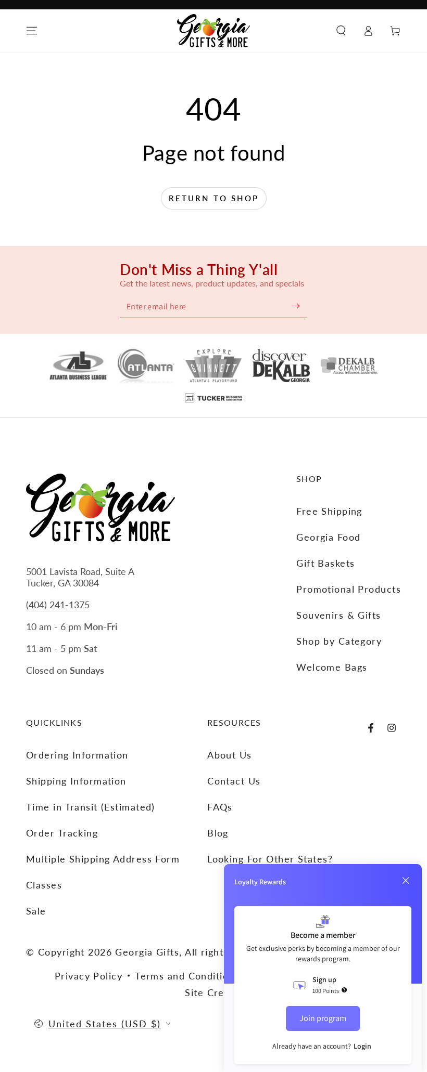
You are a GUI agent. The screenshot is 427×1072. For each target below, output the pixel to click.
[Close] (405, 880)
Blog (218, 833)
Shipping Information (76, 781)
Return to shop (214, 198)
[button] (341, 30)
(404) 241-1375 (58, 604)
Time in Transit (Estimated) (90, 807)
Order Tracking (62, 833)
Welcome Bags (331, 667)
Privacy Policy (88, 976)
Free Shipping (329, 511)
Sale (36, 911)
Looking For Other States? (270, 859)
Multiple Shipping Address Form (103, 859)
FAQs (220, 807)
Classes (44, 885)
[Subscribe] (295, 306)
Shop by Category (339, 641)
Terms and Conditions (187, 976)
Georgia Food (328, 537)
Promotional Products (348, 589)
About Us (229, 755)
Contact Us (233, 781)
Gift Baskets (325, 563)
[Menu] (31, 30)
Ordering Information (77, 755)
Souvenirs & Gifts (338, 615)
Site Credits (213, 992)
